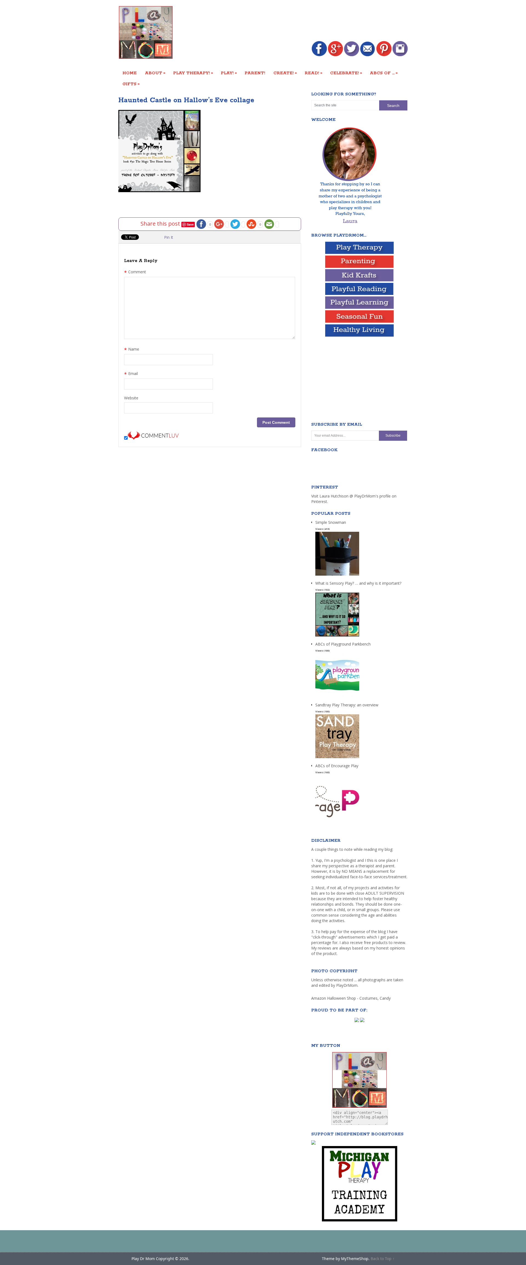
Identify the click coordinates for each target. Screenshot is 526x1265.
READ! (313, 73)
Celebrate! (346, 73)
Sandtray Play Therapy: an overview (346, 704)
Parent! (255, 73)
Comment (135, 272)
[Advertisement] (308, 21)
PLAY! (229, 73)
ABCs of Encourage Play (336, 765)
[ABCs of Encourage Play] (337, 819)
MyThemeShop (354, 1258)
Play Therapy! (193, 73)
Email (131, 374)
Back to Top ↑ (383, 1258)
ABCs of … (384, 73)
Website (131, 397)
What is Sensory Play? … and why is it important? (358, 583)
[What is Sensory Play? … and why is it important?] (337, 636)
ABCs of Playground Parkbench (343, 644)
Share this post (161, 223)
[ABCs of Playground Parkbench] (337, 697)
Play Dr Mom (143, 1258)
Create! (285, 73)
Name (131, 349)
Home (129, 73)
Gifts (131, 84)
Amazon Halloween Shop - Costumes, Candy (351, 998)
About (155, 73)
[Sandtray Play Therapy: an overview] (337, 758)
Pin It (168, 237)
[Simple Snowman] (337, 575)
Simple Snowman (330, 522)
